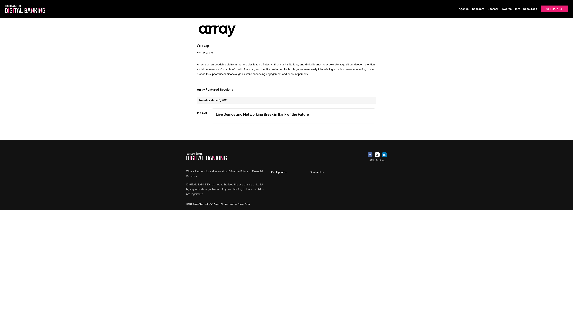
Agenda (464, 8)
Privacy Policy (244, 204)
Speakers (478, 8)
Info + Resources (526, 8)
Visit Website (205, 52)
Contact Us (317, 172)
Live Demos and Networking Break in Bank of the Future (262, 114)
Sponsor (493, 8)
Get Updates (554, 8)
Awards (507, 8)
